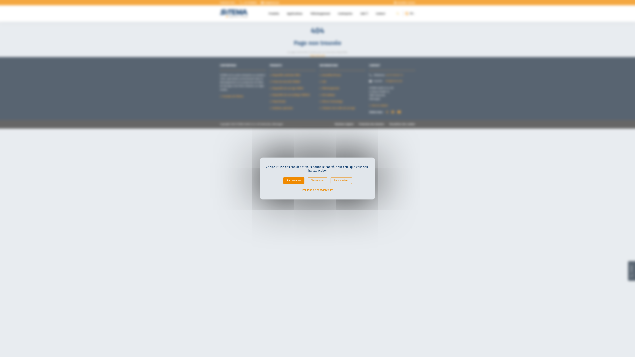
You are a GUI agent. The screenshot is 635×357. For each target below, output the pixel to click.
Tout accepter (294, 180)
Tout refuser (317, 180)
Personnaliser (341, 180)
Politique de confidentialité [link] (317, 190)
